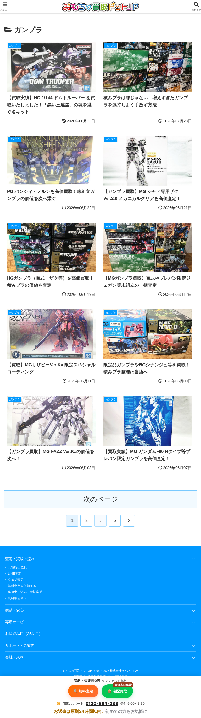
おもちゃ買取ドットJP (77, 670)
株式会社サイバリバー (124, 670)
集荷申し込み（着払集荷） (27, 592)
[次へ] (129, 521)
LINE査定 (14, 573)
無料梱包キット (19, 598)
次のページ (100, 499)
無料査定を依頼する (22, 586)
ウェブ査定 (16, 579)
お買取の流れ (17, 567)
